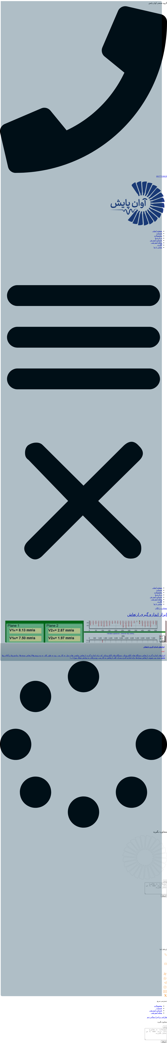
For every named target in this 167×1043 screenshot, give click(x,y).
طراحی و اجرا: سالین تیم (157, 1017)
